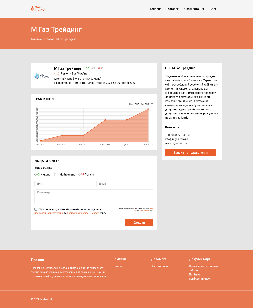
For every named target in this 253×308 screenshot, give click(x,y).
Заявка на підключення (190, 152)
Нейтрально (67, 174)
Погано (89, 174)
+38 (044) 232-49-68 (178, 135)
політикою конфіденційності (83, 213)
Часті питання (194, 9)
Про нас (37, 260)
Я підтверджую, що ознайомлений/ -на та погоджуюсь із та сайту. (70, 211)
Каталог (172, 9)
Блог (213, 9)
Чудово (45, 174)
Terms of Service (145, 210)
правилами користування (49, 213)
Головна (155, 9)
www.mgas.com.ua (176, 143)
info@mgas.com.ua (176, 139)
